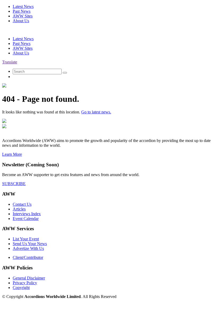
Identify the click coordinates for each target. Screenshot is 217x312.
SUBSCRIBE (14, 183)
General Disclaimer (29, 278)
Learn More (12, 154)
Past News (21, 11)
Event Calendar (26, 218)
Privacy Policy (25, 283)
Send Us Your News (30, 243)
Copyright (21, 287)
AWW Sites (23, 16)
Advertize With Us (28, 248)
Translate (9, 62)
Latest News (23, 6)
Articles (19, 209)
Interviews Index (27, 214)
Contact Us (22, 204)
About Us (21, 21)
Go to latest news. (96, 112)
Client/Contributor (28, 257)
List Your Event (26, 239)
